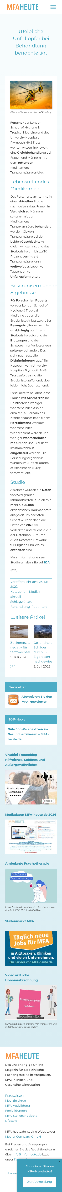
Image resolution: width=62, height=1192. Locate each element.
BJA (47, 562)
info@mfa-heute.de (27, 1154)
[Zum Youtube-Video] (31, 987)
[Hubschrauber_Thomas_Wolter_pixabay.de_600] (22, 1054)
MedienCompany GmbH (23, 1136)
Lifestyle (11, 1120)
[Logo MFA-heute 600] (22, 5)
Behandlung (20, 607)
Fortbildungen (16, 1110)
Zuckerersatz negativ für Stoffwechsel (20, 647)
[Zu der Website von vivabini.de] (31, 772)
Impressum (16, 1173)
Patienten (39, 607)
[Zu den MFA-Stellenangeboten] (31, 933)
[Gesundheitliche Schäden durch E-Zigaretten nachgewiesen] (43, 627)
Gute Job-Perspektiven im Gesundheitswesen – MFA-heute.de (28, 734)
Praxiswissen (14, 1095)
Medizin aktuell (16, 1100)
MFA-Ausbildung (17, 1105)
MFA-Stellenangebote (21, 1115)
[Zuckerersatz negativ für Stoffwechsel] (19, 627)
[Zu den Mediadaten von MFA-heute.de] (31, 822)
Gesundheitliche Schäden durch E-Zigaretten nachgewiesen (46, 652)
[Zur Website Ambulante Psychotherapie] (31, 871)
